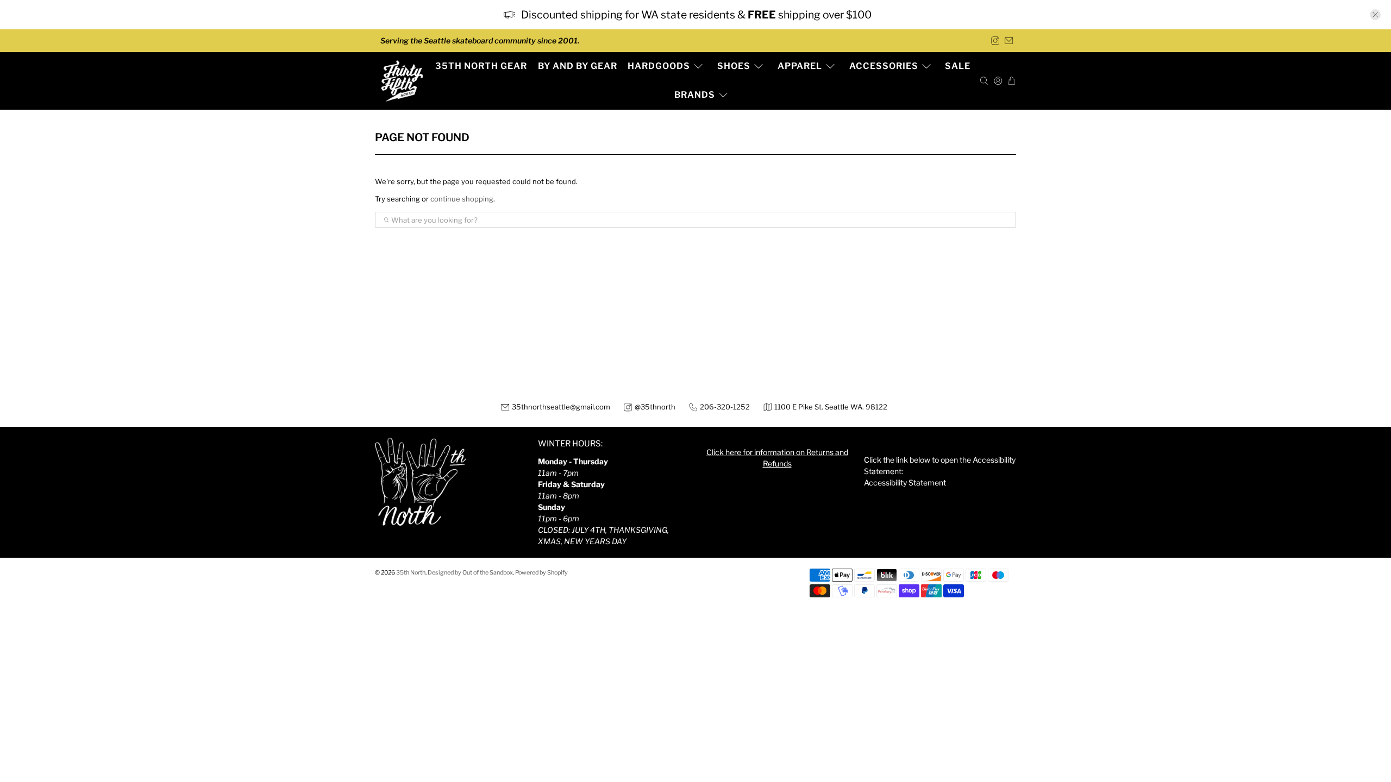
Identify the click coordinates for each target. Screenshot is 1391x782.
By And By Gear (577, 66)
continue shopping (461, 198)
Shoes (733, 66)
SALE (957, 66)
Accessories (883, 66)
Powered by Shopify (541, 572)
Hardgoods (659, 66)
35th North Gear (481, 66)
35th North (410, 572)
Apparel (800, 66)
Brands (694, 95)
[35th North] (402, 81)
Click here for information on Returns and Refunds (777, 457)
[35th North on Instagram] (995, 40)
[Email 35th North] (1009, 40)
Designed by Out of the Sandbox (470, 572)
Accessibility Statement (905, 482)
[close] (1375, 14)
